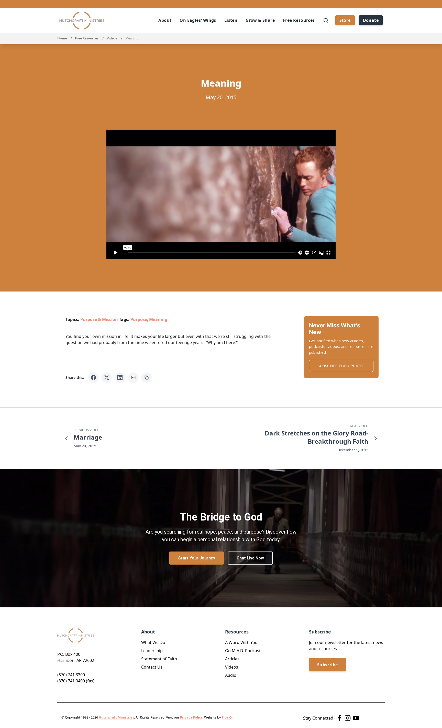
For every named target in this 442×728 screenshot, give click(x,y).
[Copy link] (146, 377)
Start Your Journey (196, 558)
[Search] (326, 20)
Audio (230, 675)
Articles (232, 659)
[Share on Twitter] (107, 377)
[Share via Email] (133, 377)
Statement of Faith (159, 659)
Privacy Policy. (191, 717)
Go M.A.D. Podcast (243, 650)
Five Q (227, 717)
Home (62, 38)
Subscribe (327, 665)
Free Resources (86, 38)
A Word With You (241, 642)
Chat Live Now (250, 558)
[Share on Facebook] (93, 377)
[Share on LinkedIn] (120, 377)
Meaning (158, 319)
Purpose (138, 319)
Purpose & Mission (99, 319)
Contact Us (151, 667)
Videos (112, 38)
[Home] (81, 21)
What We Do (153, 642)
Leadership (152, 650)
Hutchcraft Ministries (116, 717)
